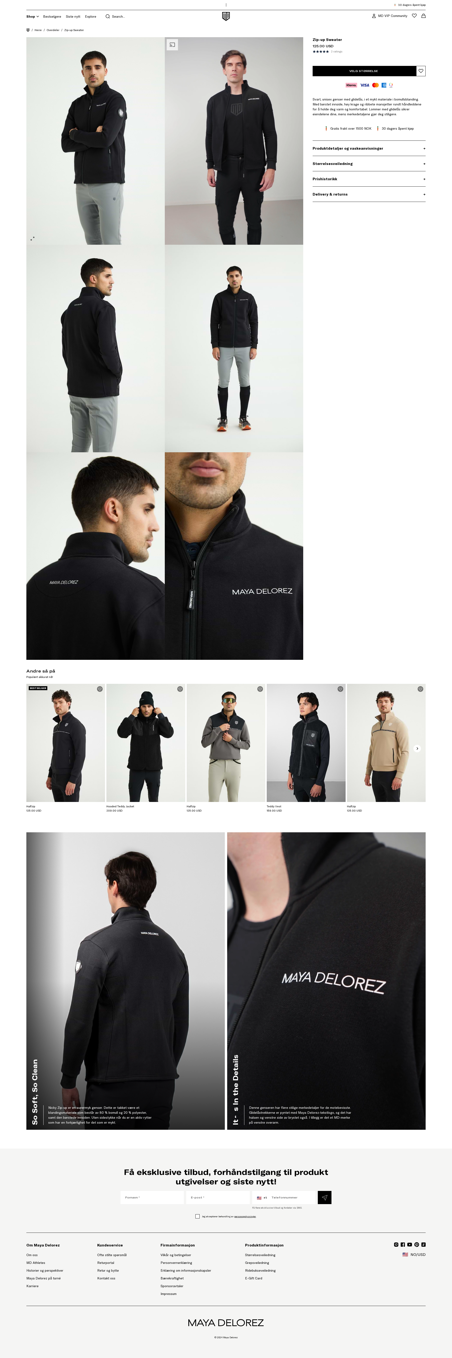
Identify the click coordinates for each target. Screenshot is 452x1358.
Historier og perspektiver (44, 1270)
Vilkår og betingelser (176, 1255)
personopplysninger (245, 1216)
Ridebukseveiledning (260, 1270)
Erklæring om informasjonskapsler (186, 1270)
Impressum (169, 1294)
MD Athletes (35, 1263)
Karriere (32, 1286)
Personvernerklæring (176, 1263)
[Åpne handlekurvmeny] (424, 16)
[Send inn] (324, 1197)
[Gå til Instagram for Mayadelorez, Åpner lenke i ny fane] (396, 1244)
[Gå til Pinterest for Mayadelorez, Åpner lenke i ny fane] (416, 1244)
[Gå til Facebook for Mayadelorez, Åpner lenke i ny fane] (403, 1244)
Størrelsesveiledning (260, 1255)
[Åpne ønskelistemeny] (414, 16)
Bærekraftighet (172, 1278)
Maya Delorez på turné (43, 1278)
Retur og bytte (108, 1270)
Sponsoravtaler (172, 1286)
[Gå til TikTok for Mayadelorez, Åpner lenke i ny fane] (423, 1244)
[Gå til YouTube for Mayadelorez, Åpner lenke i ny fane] (409, 1244)
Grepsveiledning (257, 1263)
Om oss (32, 1255)
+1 (262, 1198)
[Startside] (28, 30)
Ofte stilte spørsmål (112, 1255)
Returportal (112, 1262)
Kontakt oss (106, 1278)
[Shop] (37, 16)
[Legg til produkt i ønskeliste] (421, 71)
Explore (90, 16)
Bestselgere (52, 16)
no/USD (414, 1254)
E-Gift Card (253, 1278)
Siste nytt (73, 16)
